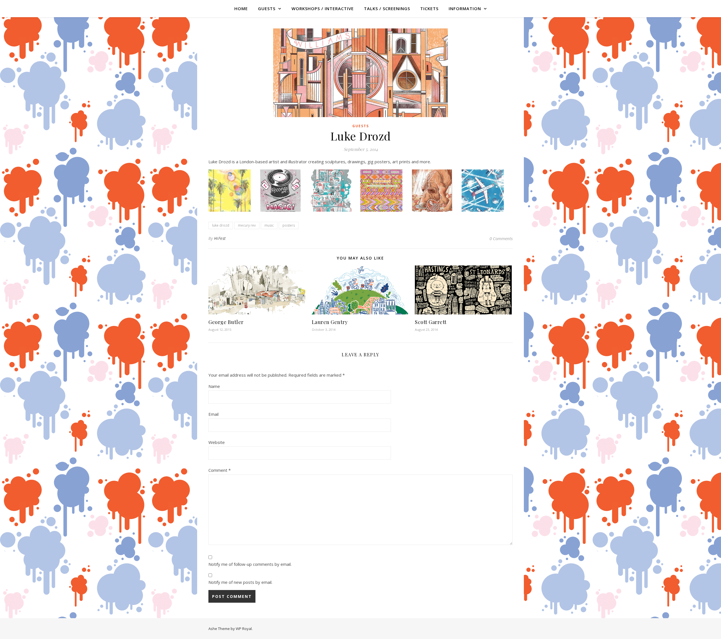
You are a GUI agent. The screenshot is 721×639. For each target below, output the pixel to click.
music (269, 225)
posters (288, 225)
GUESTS (266, 8)
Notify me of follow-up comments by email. (249, 564)
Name (214, 386)
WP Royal (244, 628)
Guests (360, 126)
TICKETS (429, 8)
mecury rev (247, 225)
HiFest (220, 238)
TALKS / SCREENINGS (387, 8)
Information (465, 8)
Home (241, 8)
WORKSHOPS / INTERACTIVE (322, 8)
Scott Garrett (431, 322)
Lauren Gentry (330, 322)
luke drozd (220, 225)
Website (216, 442)
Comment (219, 470)
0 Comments (501, 238)
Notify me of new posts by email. (240, 582)
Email (213, 414)
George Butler (226, 322)
